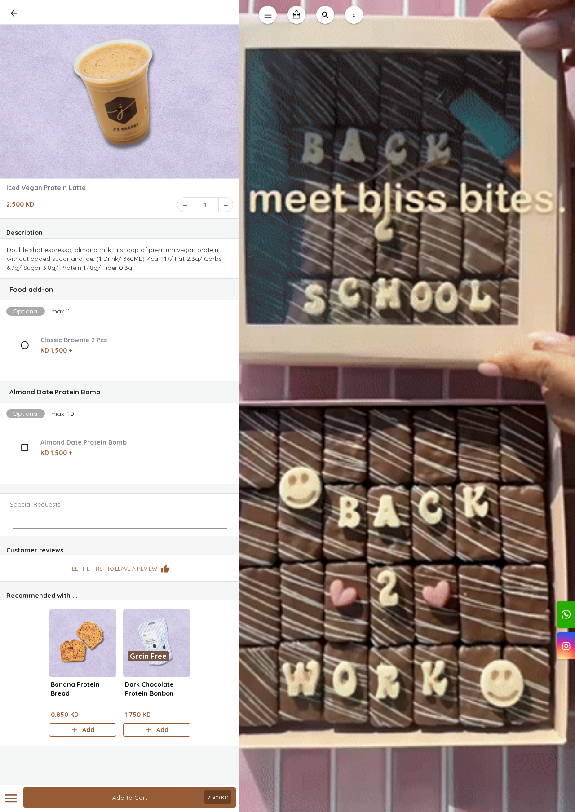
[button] (119, 289)
